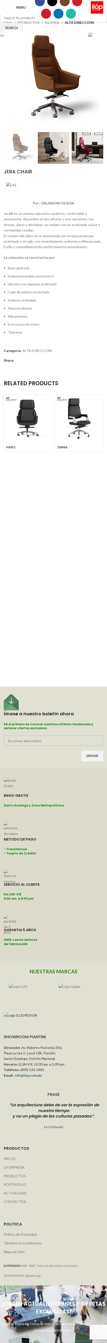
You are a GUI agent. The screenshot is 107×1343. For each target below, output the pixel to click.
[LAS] (29, 991)
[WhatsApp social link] (71, 14)
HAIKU (10, 447)
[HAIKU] (28, 419)
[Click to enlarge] (13, 120)
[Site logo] (97, 7)
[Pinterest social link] (46, 14)
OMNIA (62, 447)
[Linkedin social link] (58, 14)
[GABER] (78, 991)
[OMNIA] (79, 419)
